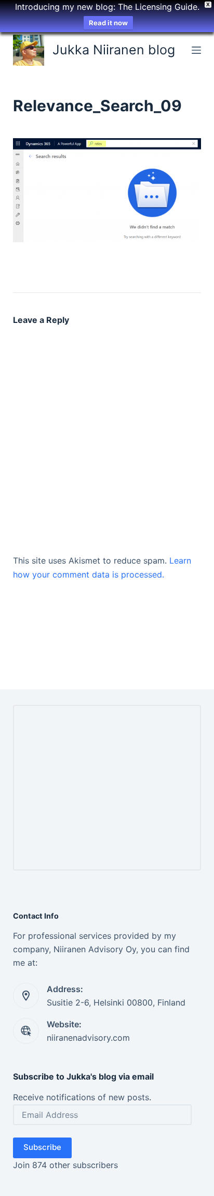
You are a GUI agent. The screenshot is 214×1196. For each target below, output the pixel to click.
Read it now (108, 23)
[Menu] (196, 50)
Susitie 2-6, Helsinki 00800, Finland (116, 1002)
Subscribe (42, 1147)
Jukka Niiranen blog (113, 49)
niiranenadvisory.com (88, 1037)
